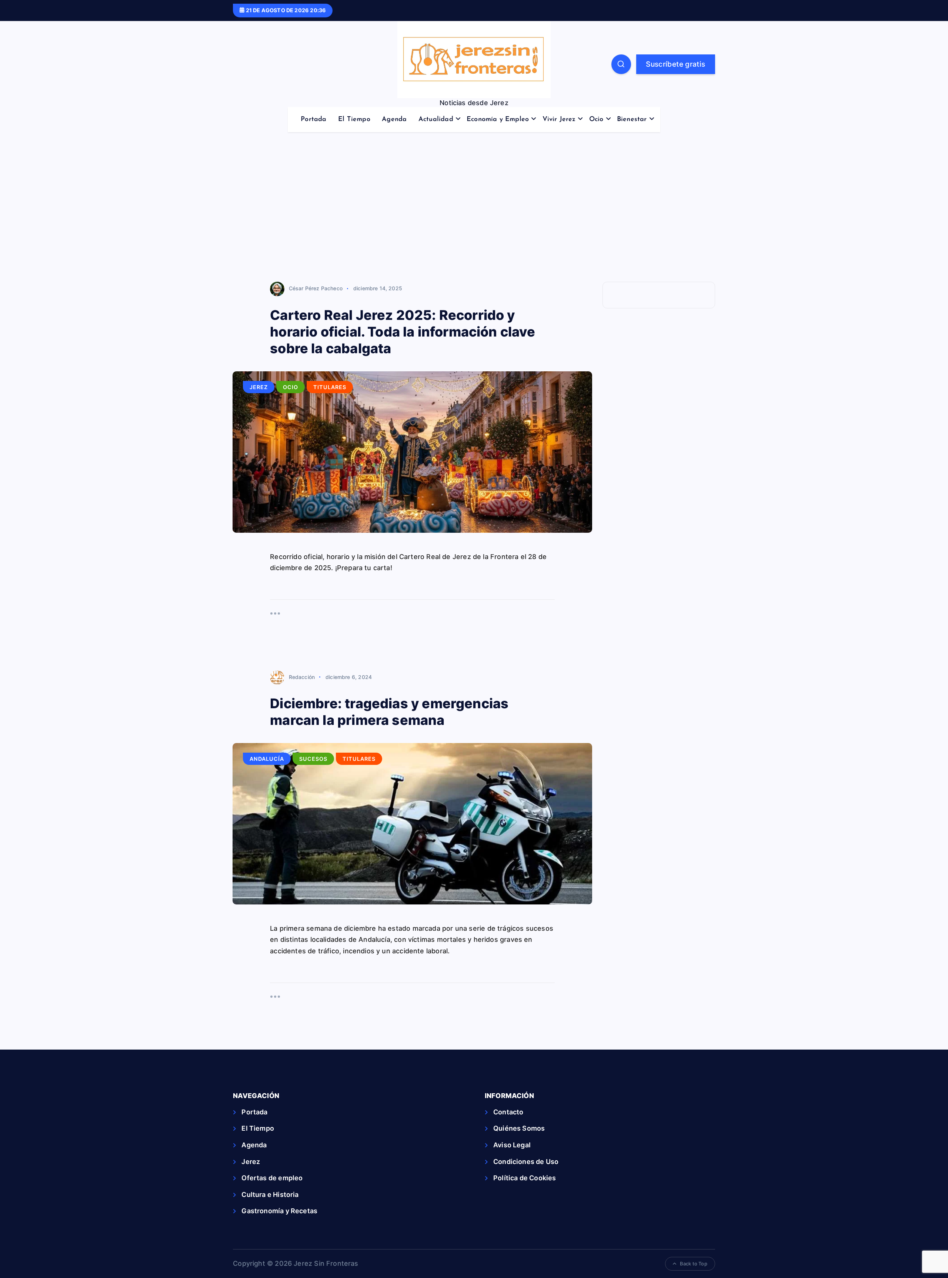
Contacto (508, 1112)
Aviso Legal (512, 1145)
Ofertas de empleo (272, 1178)
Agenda (394, 119)
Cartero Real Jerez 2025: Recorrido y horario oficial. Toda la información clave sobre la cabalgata (402, 332)
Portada (313, 119)
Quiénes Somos (519, 1128)
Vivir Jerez (559, 119)
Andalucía (267, 759)
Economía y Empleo (498, 119)
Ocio (596, 119)
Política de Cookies (524, 1178)
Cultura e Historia (269, 1194)
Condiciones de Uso (525, 1161)
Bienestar (632, 119)
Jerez (259, 387)
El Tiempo (354, 119)
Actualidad (435, 119)
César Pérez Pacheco (316, 288)
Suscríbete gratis (675, 64)
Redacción (302, 677)
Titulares (329, 387)
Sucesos (313, 759)
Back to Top (693, 1264)
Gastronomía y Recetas (279, 1211)
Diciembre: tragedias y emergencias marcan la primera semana (389, 711)
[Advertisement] (474, 211)
